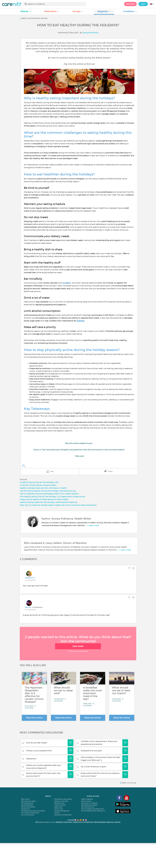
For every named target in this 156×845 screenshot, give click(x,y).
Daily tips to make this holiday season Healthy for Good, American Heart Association (58, 505)
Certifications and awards (63, 799)
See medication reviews (89, 805)
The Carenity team (27, 803)
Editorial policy (59, 803)
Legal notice (58, 807)
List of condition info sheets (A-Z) (92, 809)
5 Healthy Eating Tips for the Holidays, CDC (39, 482)
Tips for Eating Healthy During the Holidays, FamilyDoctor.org (48, 491)
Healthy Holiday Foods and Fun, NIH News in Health (43, 488)
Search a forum (86, 801)
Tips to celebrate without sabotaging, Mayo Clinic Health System (49, 494)
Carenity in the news (61, 801)
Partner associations (28, 807)
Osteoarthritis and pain (91, 750)
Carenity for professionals (63, 815)
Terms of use (58, 809)
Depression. (31, 758)
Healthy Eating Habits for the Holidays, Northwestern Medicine (48, 502)
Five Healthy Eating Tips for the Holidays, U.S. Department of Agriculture (52, 496)
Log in (143, 4)
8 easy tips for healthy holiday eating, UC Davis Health (44, 499)
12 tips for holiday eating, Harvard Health (38, 485)
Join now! (130, 4)
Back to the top (129, 783)
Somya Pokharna (90, 32)
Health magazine (87, 799)
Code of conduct (60, 805)
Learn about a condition (89, 803)
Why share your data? (28, 801)
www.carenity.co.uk (47, 822)
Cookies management (61, 811)
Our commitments (27, 815)
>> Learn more (92, 525)
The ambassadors (27, 805)
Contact (57, 813)
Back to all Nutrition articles (35, 18)
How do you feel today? (36, 743)
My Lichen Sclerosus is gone (93, 766)
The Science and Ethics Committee (33, 811)
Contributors (25, 809)
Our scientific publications (30, 813)
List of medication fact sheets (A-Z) (93, 811)
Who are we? (25, 799)
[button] (26, 12)
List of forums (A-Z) (87, 807)
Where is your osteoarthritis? (39, 750)
